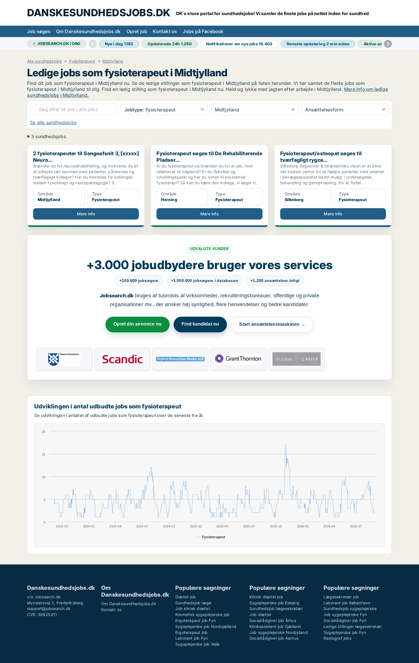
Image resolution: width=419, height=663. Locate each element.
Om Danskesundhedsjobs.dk (88, 31)
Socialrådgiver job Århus (272, 620)
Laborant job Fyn (191, 638)
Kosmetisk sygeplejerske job (202, 614)
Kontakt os (165, 31)
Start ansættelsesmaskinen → (272, 324)
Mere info (86, 213)
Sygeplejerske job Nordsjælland (205, 626)
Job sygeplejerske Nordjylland (278, 632)
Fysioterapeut (82, 61)
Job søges (38, 31)
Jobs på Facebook (203, 31)
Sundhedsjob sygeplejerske (350, 608)
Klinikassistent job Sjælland (275, 626)
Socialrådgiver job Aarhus (273, 638)
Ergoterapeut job (191, 632)
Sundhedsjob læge (193, 602)
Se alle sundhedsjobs (53, 122)
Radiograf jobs (337, 638)
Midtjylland (112, 61)
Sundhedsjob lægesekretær (276, 608)
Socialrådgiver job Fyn (345, 620)
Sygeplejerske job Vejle (197, 644)
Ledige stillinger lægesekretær (353, 626)
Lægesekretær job (341, 596)
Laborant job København (347, 602)
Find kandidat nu (200, 324)
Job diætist (260, 614)
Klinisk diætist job (266, 596)
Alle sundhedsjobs (44, 61)
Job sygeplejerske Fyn (345, 614)
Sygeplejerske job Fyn (345, 632)
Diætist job (185, 596)
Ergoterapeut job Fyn (195, 620)
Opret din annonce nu (137, 324)
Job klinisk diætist (192, 608)
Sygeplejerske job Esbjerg (274, 602)
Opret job (137, 31)
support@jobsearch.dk (49, 608)
